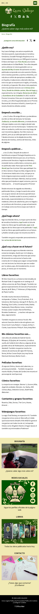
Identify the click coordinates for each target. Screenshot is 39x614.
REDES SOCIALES (19, 477)
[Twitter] (30, 41)
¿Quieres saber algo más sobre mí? (19, 471)
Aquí (21, 222)
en (3, 3)
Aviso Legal (5, 601)
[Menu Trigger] (35, 3)
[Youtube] (24, 17)
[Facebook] (11, 17)
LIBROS (19, 516)
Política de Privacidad (17, 601)
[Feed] (28, 17)
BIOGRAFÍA (19, 441)
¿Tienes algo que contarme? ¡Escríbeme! (19, 584)
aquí (28, 225)
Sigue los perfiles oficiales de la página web (19, 508)
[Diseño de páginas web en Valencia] (19, 607)
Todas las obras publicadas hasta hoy (19, 546)
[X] (15, 17)
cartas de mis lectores (12, 240)
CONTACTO (19, 553)
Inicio (3, 34)
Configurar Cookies (20, 602)
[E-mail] (33, 41)
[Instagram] (19, 17)
